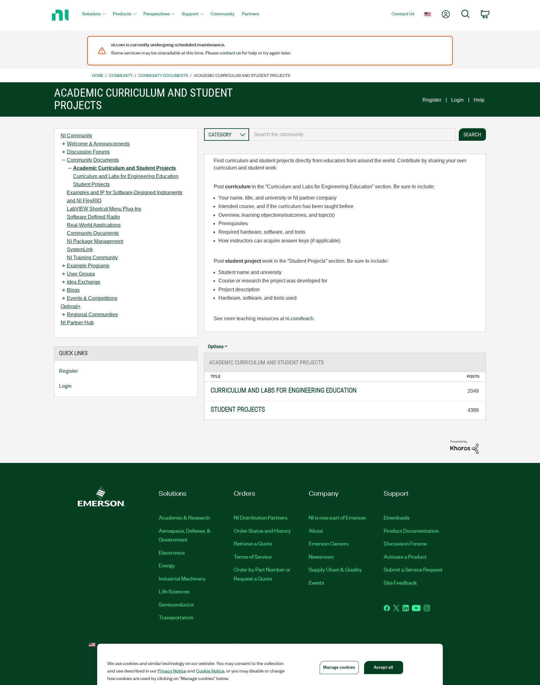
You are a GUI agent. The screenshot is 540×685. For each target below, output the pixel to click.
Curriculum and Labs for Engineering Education (125, 176)
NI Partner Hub (77, 322)
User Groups (81, 274)
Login (457, 100)
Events (316, 582)
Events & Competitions (92, 298)
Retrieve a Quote (253, 543)
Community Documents (163, 75)
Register (431, 100)
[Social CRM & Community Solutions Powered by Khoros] (464, 446)
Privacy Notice (172, 670)
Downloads (396, 517)
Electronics (172, 552)
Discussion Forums (88, 152)
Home (97, 75)
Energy (167, 565)
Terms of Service (253, 556)
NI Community (76, 135)
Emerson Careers (328, 543)
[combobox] (352, 134)
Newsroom (321, 556)
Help (479, 100)
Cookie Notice (210, 670)
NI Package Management (95, 241)
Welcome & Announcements (98, 143)
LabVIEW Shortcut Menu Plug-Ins (104, 208)
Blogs (73, 290)
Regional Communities (92, 314)
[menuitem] (93, 15)
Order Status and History (262, 530)
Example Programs (88, 265)
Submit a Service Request (413, 569)
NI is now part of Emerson (337, 517)
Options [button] (215, 346)
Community (121, 75)
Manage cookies (339, 667)
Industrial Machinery (182, 578)
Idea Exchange (83, 282)
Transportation (176, 617)
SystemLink (80, 249)
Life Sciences (174, 591)
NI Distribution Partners (261, 517)
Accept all (383, 667)
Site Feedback (400, 582)
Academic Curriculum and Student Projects (124, 168)
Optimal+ (71, 306)
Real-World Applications (94, 225)
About (316, 530)
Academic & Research (184, 517)
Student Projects (91, 184)
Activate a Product (405, 556)
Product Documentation (411, 530)
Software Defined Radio (93, 217)
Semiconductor (176, 604)
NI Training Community (92, 257)
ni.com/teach (299, 318)
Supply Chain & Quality (335, 569)
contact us (230, 52)
